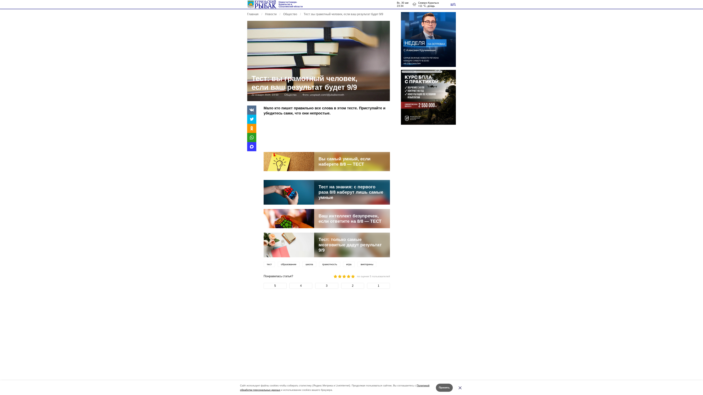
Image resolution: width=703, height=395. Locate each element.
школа (309, 264)
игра (349, 264)
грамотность (329, 264)
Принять (444, 387)
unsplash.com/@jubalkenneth (327, 94)
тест (269, 264)
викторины (367, 264)
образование (288, 264)
